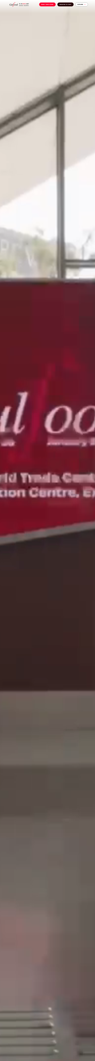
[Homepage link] (19, 4)
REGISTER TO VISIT (65, 4)
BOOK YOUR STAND (47, 4)
